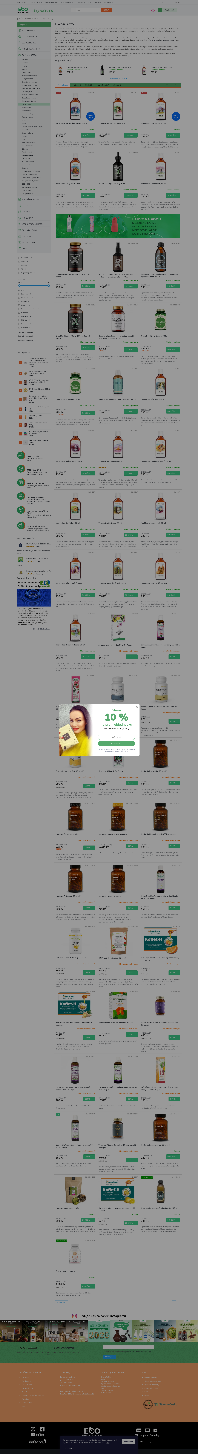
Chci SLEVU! (116, 743)
